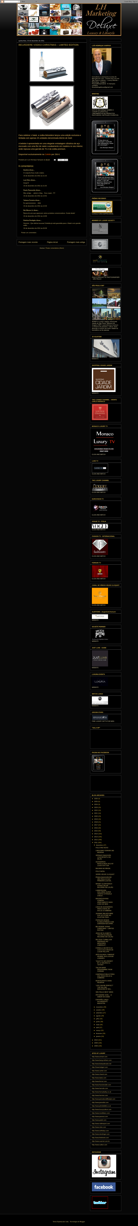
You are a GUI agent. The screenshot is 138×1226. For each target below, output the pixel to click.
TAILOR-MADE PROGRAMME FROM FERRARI (104, 969)
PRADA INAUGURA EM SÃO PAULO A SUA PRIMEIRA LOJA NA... (104, 879)
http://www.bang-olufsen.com (102, 1060)
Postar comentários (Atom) (55, 248)
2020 (96, 816)
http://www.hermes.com (100, 1095)
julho (98, 1019)
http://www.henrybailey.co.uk (101, 1092)
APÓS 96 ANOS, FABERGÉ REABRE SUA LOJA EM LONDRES (105, 956)
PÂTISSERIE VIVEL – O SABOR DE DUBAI (104, 996)
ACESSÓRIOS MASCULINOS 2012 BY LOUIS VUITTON (104, 863)
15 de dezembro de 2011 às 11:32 (35, 186)
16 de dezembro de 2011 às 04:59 (35, 228)
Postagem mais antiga (76, 242)
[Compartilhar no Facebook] (65, 160)
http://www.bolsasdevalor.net (101, 1064)
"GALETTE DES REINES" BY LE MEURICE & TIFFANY (104, 963)
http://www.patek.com (99, 1120)
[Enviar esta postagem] (54, 160)
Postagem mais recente (28, 242)
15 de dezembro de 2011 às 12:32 (35, 206)
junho (98, 1021)
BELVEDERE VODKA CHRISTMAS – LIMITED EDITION (105, 928)
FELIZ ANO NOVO (102, 848)
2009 (96, 1043)
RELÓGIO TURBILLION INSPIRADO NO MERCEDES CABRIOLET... (104, 942)
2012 (96, 839)
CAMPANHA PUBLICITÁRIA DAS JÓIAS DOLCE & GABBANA (105, 976)
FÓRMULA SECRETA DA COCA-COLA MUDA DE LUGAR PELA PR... (104, 950)
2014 (96, 834)
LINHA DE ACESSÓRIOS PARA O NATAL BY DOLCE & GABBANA (104, 908)
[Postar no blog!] (61, 160)
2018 (96, 822)
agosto (98, 1016)
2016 (96, 828)
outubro (99, 1010)
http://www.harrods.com (100, 1088)
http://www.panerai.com (100, 1116)
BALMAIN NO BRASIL (103, 868)
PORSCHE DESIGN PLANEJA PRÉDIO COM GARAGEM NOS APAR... (105, 922)
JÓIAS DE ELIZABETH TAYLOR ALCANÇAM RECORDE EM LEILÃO (104, 935)
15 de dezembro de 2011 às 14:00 (35, 216)
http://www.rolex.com (99, 1127)
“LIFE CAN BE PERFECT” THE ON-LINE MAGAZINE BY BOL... (104, 987)
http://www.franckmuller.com (101, 1085)
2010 (96, 1040)
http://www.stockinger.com (101, 1134)
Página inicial (52, 242)
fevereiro (99, 1033)
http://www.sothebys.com (100, 1130)
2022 (96, 810)
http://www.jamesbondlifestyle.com (103, 1099)
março (98, 1030)
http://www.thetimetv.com (100, 1137)
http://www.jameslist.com (100, 1102)
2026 (96, 798)
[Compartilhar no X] (63, 160)
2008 (96, 1046)
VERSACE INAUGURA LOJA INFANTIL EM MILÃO (103, 857)
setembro (99, 1013)
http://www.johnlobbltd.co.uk (101, 1106)
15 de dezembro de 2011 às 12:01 (35, 196)
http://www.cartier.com (99, 1071)
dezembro (99, 845)
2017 (96, 825)
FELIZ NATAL (100, 871)
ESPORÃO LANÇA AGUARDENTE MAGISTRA (102, 1001)
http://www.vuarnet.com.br (101, 1141)
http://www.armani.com (99, 1056)
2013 (96, 837)
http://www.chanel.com (99, 1074)
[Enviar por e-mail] (59, 160)
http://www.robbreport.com (101, 1123)
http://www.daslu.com (99, 1078)
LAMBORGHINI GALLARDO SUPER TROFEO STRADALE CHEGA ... (104, 893)
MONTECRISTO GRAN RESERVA (104, 981)
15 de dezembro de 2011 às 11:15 (35, 176)
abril (97, 1027)
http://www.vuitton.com (99, 1145)
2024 (96, 804)
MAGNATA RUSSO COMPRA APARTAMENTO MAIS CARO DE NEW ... (104, 901)
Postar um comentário (28, 232)
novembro (99, 1007)
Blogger (82, 1221)
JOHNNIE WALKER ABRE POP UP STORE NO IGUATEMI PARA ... (104, 915)
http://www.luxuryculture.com (101, 1109)
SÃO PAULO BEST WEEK (104, 992)
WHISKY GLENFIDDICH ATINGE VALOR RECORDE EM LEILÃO (104, 885)
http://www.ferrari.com (99, 1081)
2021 (96, 813)
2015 (96, 831)
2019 (96, 819)
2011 (96, 842)
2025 (96, 801)
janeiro (98, 1036)
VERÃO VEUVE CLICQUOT (105, 874)
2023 (96, 807)
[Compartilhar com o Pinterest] (67, 160)
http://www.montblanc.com (101, 1113)
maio (98, 1024)
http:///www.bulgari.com (100, 1067)
